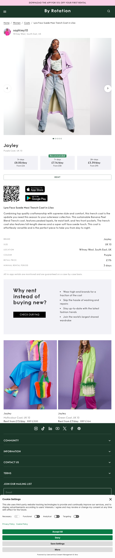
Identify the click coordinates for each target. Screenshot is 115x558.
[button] (57, 440)
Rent (57, 177)
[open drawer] (5, 12)
